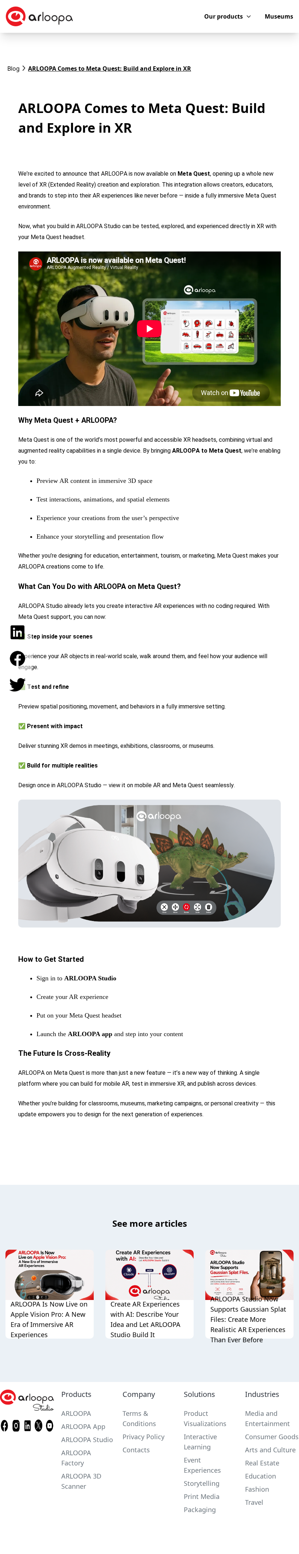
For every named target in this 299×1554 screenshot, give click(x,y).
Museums (279, 16)
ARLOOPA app (90, 1034)
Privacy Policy (143, 1436)
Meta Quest (194, 173)
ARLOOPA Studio (90, 978)
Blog (13, 69)
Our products (223, 16)
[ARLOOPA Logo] (39, 16)
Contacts (136, 1449)
